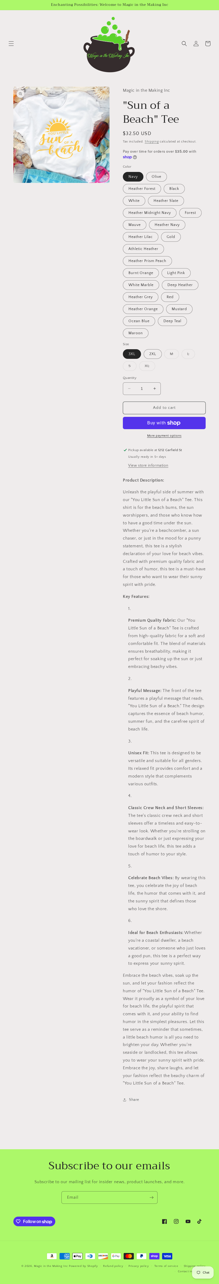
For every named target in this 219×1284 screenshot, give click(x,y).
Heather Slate (166, 201)
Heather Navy (167, 225)
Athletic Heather (143, 249)
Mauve (134, 225)
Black (174, 189)
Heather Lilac (140, 237)
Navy (133, 177)
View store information (148, 465)
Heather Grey (140, 297)
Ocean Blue (139, 321)
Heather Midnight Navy (149, 213)
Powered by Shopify (83, 1266)
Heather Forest (141, 189)
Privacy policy (138, 1266)
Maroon (135, 333)
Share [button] (134, 1100)
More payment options (164, 435)
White (134, 201)
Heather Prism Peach (147, 261)
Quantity (129, 378)
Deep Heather (180, 285)
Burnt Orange (140, 273)
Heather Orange (143, 309)
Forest (190, 213)
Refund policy (113, 1266)
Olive (156, 177)
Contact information (192, 1271)
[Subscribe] (151, 1197)
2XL (152, 354)
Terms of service (166, 1266)
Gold (171, 237)
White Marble (141, 285)
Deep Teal (172, 321)
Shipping (152, 141)
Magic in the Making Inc (51, 1266)
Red (170, 297)
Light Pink (176, 273)
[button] (11, 43)
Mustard (179, 309)
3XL (131, 354)
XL (150, 367)
